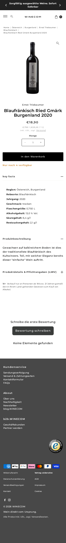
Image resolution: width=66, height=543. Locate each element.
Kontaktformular (13, 376)
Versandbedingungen (13, 482)
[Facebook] (5, 497)
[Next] (59, 3)
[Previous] (6, 3)
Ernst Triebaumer (33, 101)
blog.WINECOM (12, 405)
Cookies (38, 488)
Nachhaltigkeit (12, 398)
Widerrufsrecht (10, 469)
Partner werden (12, 424)
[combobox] (14, 13)
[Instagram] (9, 497)
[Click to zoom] (58, 40)
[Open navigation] (5, 13)
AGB (37, 475)
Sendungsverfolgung (16, 369)
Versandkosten (40, 513)
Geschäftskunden (14, 421)
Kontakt (7, 488)
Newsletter (10, 402)
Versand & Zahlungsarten (18, 372)
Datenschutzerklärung (14, 475)
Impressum (40, 482)
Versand (41, 127)
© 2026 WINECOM (14, 503)
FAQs (6, 379)
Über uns (9, 395)
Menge (33, 132)
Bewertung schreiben (33, 327)
